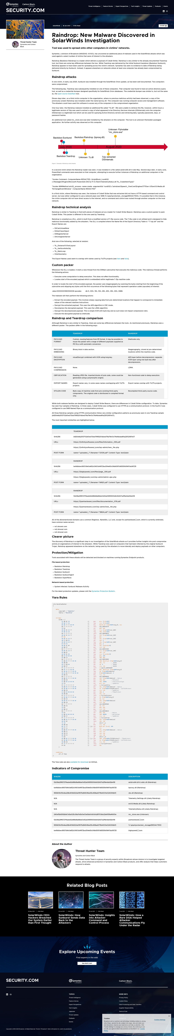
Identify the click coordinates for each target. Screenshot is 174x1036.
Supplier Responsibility (126, 1008)
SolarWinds (56, 25)
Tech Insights (135, 6)
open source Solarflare (66, 94)
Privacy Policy (123, 997)
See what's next (87, 963)
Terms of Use (123, 1011)
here (119, 259)
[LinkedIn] (7, 994)
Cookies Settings (159, 1019)
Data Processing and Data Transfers (130, 1004)
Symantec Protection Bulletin (103, 591)
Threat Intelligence (94, 6)
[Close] (169, 1016)
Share (162, 25)
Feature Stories (108, 6)
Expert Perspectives (122, 6)
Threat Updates (147, 6)
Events (166, 6)
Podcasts (158, 6)
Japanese (72, 1011)
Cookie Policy (123, 1001)
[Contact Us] (167, 11)
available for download (79, 762)
